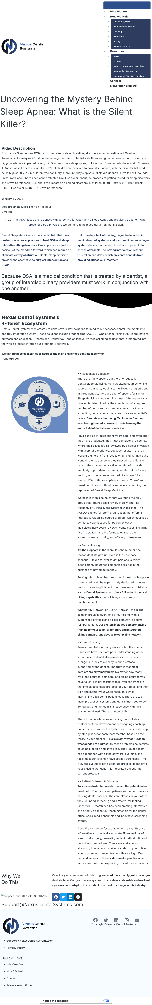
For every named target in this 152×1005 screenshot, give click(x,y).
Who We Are (118, 11)
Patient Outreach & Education (100, 781)
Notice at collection (55, 1000)
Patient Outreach (122, 46)
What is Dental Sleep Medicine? (129, 66)
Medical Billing (91, 545)
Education (119, 36)
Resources (117, 51)
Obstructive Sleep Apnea (125, 71)
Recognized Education (96, 373)
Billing (117, 41)
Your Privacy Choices (87, 1000)
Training (118, 31)
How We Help (119, 16)
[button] (127, 5)
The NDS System (122, 21)
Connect (115, 81)
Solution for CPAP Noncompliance (130, 76)
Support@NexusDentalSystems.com (42, 904)
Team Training (91, 642)
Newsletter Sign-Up (123, 85)
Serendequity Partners (124, 26)
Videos (117, 61)
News (116, 56)
